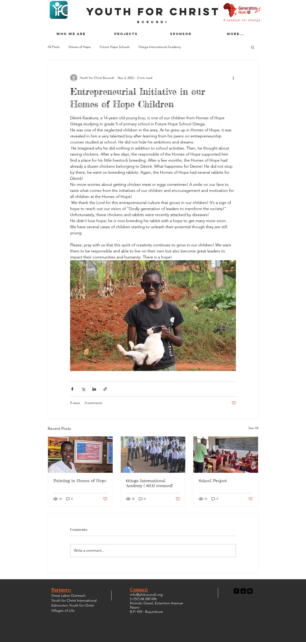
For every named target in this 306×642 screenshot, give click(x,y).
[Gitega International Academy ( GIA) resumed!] (153, 454)
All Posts (54, 47)
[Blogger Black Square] (250, 591)
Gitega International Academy (159, 47)
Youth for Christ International (74, 600)
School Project (213, 480)
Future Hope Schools (114, 47)
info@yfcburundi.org (146, 594)
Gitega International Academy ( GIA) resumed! (149, 483)
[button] (252, 47)
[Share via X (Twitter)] (83, 389)
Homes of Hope (80, 47)
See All (253, 428)
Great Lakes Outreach (68, 595)
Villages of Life (63, 610)
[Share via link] (105, 389)
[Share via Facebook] (72, 389)
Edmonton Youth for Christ (72, 605)
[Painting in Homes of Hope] (80, 454)
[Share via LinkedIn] (94, 389)
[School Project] (225, 454)
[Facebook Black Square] (236, 591)
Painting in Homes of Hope (79, 480)
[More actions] (233, 77)
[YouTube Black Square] (243, 591)
